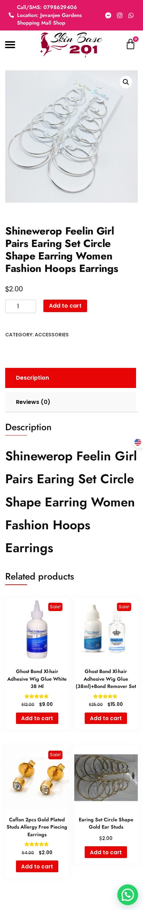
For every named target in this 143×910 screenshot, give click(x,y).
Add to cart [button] (37, 718)
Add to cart (65, 306)
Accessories (52, 334)
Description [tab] (32, 378)
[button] (10, 44)
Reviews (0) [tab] (33, 402)
